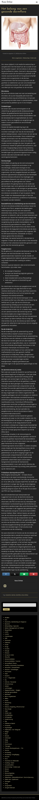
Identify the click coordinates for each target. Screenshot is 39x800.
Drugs (6, 646)
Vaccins (7, 750)
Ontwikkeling (8, 715)
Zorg (6, 783)
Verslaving (8, 752)
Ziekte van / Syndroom (11, 779)
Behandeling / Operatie (12, 626)
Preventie (7, 725)
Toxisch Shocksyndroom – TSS (14, 748)
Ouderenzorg (9, 719)
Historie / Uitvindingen (11, 669)
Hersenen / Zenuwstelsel (12, 667)
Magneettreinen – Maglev (12, 690)
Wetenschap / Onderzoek (29, 58)
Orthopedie (8, 717)
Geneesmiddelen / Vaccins (12, 661)
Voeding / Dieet (9, 763)
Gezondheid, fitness (11, 663)
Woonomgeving (9, 773)
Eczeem (7, 649)
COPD (6, 632)
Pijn (6, 721)
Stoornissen (8, 744)
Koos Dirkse (7, 2)
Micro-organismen (17, 58)
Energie (7, 651)
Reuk (6, 734)
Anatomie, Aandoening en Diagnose (15, 622)
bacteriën (8, 595)
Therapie (7, 746)
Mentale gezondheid (11, 692)
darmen (13, 595)
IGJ (5, 680)
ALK (6, 620)
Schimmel (7, 738)
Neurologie (8, 709)
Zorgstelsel (8, 785)
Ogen (6, 711)
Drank (6, 644)
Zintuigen (7, 781)
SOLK (6, 742)
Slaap (6, 740)
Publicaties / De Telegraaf (12, 729)
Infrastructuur (9, 684)
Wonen (7, 769)
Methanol (7, 694)
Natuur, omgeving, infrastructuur (15, 707)
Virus (6, 759)
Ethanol (7, 653)
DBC (6, 638)
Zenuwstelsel (9, 775)
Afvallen (7, 617)
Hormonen (8, 671)
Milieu (6, 698)
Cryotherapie (9, 636)
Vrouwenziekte (9, 765)
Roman (7, 736)
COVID (7, 634)
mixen (6, 700)
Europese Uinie (9, 655)
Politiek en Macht (10, 723)
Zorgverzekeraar (10, 787)
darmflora (18, 595)
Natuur (7, 705)
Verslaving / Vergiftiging (12, 754)
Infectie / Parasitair (10, 682)
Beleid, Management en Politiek (14, 628)
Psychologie (8, 727)
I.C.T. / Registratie (10, 678)
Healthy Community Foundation (14, 665)
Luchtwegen (8, 688)
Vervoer (7, 756)
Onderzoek (8, 713)
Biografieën (8, 630)
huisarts (7, 676)
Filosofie (7, 657)
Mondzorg (8, 702)
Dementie (8, 640)
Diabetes (7, 642)
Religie (7, 732)
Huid (6, 673)
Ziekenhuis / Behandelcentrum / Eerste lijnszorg (19, 777)
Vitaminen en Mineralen (12, 761)
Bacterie (7, 624)
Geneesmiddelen (10, 659)
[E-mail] (5, 586)
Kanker (7, 686)
